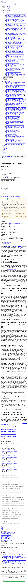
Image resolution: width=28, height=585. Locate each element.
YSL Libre (18, 516)
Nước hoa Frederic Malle (12, 50)
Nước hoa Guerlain (20, 51)
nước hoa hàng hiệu (11, 269)
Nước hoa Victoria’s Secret (12, 74)
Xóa (7, 176)
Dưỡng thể (14, 75)
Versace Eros (15, 519)
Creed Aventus (5, 516)
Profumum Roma (10, 70)
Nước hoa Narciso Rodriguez (13, 38)
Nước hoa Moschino (11, 57)
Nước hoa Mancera (10, 34)
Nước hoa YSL (22, 74)
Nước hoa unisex (21, 20)
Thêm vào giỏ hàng (5, 180)
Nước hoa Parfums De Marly (17, 497)
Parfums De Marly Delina (7, 523)
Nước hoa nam (23, 14)
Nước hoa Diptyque (18, 46)
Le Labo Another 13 (6, 518)
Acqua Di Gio (5, 519)
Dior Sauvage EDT (14, 510)
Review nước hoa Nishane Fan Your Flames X (14, 563)
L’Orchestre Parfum (10, 29)
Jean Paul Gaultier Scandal (7, 521)
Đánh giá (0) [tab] (6, 243)
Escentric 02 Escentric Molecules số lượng (10, 177)
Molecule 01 (21, 503)
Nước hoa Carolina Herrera (12, 19)
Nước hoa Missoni (16, 36)
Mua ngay (13, 180)
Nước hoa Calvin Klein (11, 18)
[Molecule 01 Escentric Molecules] (10, 468)
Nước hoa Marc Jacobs (20, 34)
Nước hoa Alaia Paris (11, 15)
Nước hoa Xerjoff (10, 69)
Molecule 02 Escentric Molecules (8, 434)
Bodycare (21, 29)
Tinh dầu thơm (22, 33)
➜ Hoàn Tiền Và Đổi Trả (20, 216)
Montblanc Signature (18, 514)
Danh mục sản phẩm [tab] (8, 77)
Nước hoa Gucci (22, 23)
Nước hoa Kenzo (20, 52)
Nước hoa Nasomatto (11, 59)
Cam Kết (23, 113)
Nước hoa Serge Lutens (11, 66)
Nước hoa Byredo (10, 43)
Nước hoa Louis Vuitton (11, 32)
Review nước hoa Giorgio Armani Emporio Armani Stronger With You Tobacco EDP (13, 555)
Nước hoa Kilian (18, 28)
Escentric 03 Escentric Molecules (8, 431)
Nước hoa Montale (10, 37)
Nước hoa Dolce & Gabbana (12, 21)
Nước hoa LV (21, 505)
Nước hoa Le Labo (19, 30)
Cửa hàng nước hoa (19, 508)
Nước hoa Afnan (22, 39)
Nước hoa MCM (10, 56)
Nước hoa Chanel (10, 20)
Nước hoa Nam (11, 508)
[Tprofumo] (3, 2)
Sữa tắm (19, 75)
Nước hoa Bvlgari (19, 16)
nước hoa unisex (4, 316)
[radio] (10, 173)
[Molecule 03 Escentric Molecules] (10, 449)
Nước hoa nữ (4, 508)
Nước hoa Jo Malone (6, 493)
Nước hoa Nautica (20, 59)
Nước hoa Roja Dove (11, 65)
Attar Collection (19, 15)
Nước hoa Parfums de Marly (12, 63)
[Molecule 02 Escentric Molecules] (10, 462)
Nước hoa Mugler (20, 57)
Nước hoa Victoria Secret (14, 501)
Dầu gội (22, 75)
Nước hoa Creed (10, 45)
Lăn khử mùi (9, 75)
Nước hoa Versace (19, 68)
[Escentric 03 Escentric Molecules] (10, 456)
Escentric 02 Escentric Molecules (13, 246)
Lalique (17, 29)
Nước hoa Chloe (5, 505)
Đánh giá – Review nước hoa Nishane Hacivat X (14, 560)
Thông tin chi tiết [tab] (7, 242)
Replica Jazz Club (16, 523)
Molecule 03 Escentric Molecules (8, 429)
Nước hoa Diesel (10, 46)
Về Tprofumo (18, 105)
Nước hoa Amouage (11, 41)
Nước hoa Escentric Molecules (13, 47)
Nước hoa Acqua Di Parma (7, 480)
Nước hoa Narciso (5, 477)
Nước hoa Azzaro (10, 42)
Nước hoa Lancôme (10, 30)
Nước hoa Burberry (10, 16)
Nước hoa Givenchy (11, 51)
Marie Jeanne (9, 36)
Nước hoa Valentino (10, 68)
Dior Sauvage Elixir (6, 512)
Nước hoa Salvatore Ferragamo (13, 72)
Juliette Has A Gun (10, 28)
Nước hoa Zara (17, 69)
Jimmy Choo (22, 25)
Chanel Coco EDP (14, 518)
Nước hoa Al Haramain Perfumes (13, 14)
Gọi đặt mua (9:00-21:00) (10, 196)
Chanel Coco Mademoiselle (7, 514)
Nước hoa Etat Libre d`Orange (13, 48)
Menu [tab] (5, 78)
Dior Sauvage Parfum (15, 512)
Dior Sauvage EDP (6, 510)
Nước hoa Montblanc (19, 56)
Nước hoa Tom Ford (11, 73)
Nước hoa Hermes (17, 521)
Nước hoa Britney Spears (20, 42)
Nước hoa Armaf (19, 41)
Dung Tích (3, 174)
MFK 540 (10, 519)
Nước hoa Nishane (10, 60)
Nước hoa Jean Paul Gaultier (12, 25)
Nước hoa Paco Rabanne (12, 61)
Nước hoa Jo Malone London (13, 27)
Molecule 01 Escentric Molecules (8, 436)
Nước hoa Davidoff (18, 45)
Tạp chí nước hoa (5, 149)
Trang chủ (4, 156)
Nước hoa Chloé (18, 43)
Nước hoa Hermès (10, 24)
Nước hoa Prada (10, 64)
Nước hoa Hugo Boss (11, 52)
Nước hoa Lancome (6, 503)
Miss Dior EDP (12, 516)
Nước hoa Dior (17, 20)
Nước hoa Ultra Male (16, 506)
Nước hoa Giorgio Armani (12, 23)
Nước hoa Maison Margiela (12, 33)
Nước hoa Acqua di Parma (12, 39)
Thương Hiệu (6, 12)
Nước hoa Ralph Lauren (19, 64)
